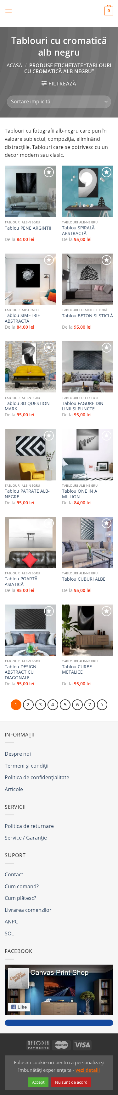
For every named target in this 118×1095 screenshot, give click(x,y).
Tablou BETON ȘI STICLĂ (87, 316)
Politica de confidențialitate (37, 777)
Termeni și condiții (26, 765)
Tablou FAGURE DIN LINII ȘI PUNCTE (83, 406)
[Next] (102, 704)
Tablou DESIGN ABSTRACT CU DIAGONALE (21, 672)
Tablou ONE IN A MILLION (79, 493)
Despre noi (18, 753)
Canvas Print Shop (59, 11)
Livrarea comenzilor (28, 909)
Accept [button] (38, 1082)
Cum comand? (22, 886)
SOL (9, 933)
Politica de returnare (29, 826)
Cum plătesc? (20, 898)
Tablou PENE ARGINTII (28, 228)
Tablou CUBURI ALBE (83, 579)
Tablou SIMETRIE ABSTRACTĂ (22, 318)
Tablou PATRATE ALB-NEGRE (27, 493)
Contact (14, 874)
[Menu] (8, 11)
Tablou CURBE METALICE (77, 669)
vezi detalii (88, 1070)
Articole (14, 789)
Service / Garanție (26, 837)
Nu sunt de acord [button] (71, 1082)
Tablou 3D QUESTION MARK (27, 406)
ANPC (11, 921)
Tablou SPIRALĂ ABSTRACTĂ (78, 230)
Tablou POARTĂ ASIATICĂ (21, 581)
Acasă (14, 65)
